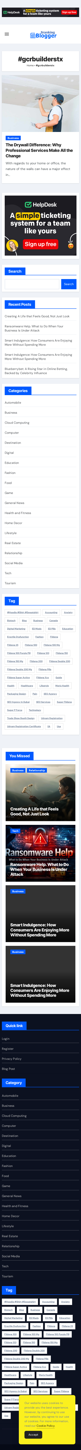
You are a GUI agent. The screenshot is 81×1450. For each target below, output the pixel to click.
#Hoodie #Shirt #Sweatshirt (22, 612)
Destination (13, 443)
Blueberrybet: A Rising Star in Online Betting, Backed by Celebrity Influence (36, 371)
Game (9, 493)
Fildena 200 (36, 661)
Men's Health (62, 685)
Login (5, 1039)
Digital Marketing (16, 628)
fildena (54, 636)
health (10, 685)
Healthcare (27, 685)
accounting (51, 612)
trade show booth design (20, 718)
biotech (11, 620)
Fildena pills (45, 669)
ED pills (52, 628)
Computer (12, 433)
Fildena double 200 (59, 661)
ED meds (36, 628)
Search (15, 271)
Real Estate (13, 543)
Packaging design (16, 693)
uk (48, 726)
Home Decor (13, 523)
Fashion (10, 473)
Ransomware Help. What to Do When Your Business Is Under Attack (34, 328)
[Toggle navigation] (7, 34)
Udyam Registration (52, 718)
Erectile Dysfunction (18, 636)
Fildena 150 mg (15, 661)
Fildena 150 (62, 653)
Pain (35, 693)
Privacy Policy (12, 1059)
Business (13, 138)
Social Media (14, 563)
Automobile (13, 403)
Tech (8, 573)
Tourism (10, 583)
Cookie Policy (46, 1426)
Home (30, 65)
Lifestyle (11, 533)
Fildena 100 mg (52, 645)
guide (59, 677)
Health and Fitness (18, 513)
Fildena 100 (31, 645)
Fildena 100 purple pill (19, 653)
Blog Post (8, 1069)
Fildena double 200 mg (19, 669)
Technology (35, 710)
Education (12, 463)
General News (14, 503)
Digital (9, 453)
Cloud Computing (17, 423)
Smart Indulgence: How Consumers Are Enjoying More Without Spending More (38, 343)
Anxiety (68, 612)
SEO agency (50, 693)
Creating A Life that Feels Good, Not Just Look (37, 316)
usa (59, 726)
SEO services (43, 702)
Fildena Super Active (18, 677)
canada (53, 620)
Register (8, 1049)
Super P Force (14, 710)
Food (8, 483)
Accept (33, 1435)
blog (24, 620)
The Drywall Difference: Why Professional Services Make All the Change (39, 150)
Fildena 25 (12, 645)
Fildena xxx (42, 677)
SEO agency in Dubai (18, 702)
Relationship (13, 553)
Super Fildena (64, 702)
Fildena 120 (43, 653)
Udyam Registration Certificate (24, 726)
